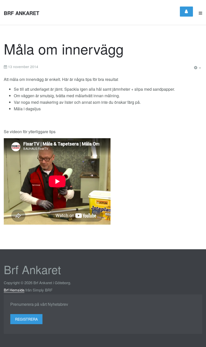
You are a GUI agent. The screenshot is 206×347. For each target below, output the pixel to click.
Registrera (26, 319)
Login (186, 12)
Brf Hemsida (14, 289)
